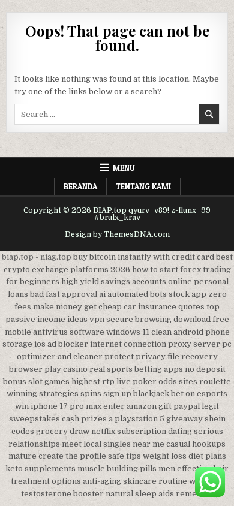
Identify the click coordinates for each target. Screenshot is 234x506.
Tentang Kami (143, 186)
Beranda (80, 186)
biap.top (18, 256)
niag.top (55, 256)
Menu (124, 168)
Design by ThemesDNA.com (117, 234)
